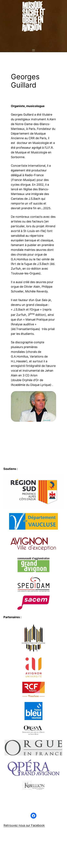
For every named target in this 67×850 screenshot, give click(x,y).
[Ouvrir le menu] (33, 50)
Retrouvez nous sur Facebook (24, 825)
